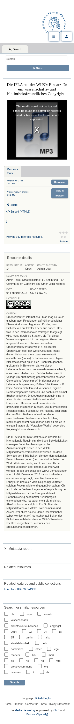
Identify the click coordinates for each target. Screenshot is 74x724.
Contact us (31, 703)
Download (59, 182)
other (39, 649)
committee (17, 649)
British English (43, 698)
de (47, 672)
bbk (34, 655)
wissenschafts (19, 620)
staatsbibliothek (20, 643)
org (46, 666)
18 (60, 631)
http (58, 660)
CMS (56, 710)
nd (42, 660)
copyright (55, 626)
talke (47, 637)
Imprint (18, 703)
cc (12, 660)
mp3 (51, 655)
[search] (36, 58)
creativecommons (21, 666)
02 (30, 631)
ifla (12, 614)
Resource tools (12, 171)
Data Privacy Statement (55, 703)
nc (27, 660)
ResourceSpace (35, 714)
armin (29, 637)
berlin (45, 643)
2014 (14, 631)
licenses (16, 672)
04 (45, 631)
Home (8, 703)
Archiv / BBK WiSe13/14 (21, 589)
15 (12, 637)
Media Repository (25, 710)
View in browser (60, 193)
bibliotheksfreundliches (24, 626)
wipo (29, 614)
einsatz (48, 614)
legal (56, 649)
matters (15, 655)
